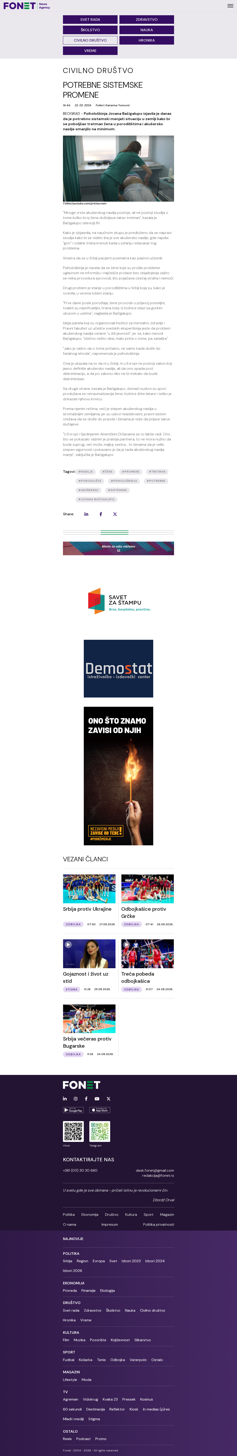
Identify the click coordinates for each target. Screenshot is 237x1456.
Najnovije (73, 1238)
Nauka (146, 29)
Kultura (131, 1214)
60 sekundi (72, 1409)
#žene (107, 471)
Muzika (79, 1340)
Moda (86, 1379)
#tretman (157, 471)
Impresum (110, 1224)
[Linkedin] (65, 1099)
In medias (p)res (156, 1409)
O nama (69, 1224)
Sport (148, 1214)
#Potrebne (156, 481)
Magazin (167, 1214)
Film (66, 1340)
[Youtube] (97, 1099)
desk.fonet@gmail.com (155, 1170)
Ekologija (107, 1290)
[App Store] (99, 1110)
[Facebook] (86, 1099)
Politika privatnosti (158, 1224)
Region (82, 1261)
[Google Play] (73, 1110)
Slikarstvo (142, 1340)
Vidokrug (90, 1399)
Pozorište (98, 1340)
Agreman (70, 1399)
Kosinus (146, 1399)
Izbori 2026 (72, 1270)
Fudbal (68, 1359)
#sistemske (117, 490)
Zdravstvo (147, 19)
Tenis (101, 1359)
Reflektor (117, 1409)
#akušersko (88, 490)
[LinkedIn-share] (86, 514)
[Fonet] (27, 5)
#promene (131, 471)
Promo (100, 1438)
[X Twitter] (108, 1099)
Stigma (94, 1419)
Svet (113, 1261)
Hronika (147, 40)
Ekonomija (89, 1214)
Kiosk (134, 1409)
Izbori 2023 (131, 1261)
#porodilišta (89, 481)
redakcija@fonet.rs (158, 1175)
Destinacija (95, 1409)
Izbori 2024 (155, 1261)
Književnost (120, 1340)
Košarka (85, 1359)
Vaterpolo (138, 1359)
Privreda (70, 1290)
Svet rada (90, 19)
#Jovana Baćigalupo (96, 499)
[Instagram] (76, 1099)
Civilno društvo (90, 40)
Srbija (67, 1261)
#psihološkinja (124, 481)
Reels (67, 1438)
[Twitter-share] (115, 514)
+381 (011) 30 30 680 (80, 1170)
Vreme (90, 50)
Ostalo (157, 1359)
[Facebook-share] (101, 514)
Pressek (129, 1399)
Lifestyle (70, 1379)
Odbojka (117, 1359)
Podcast (83, 1438)
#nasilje (85, 471)
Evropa (99, 1261)
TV (65, 1391)
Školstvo (90, 29)
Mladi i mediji (73, 1419)
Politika (69, 1214)
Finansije (88, 1290)
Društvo (111, 1214)
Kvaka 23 (110, 1399)
